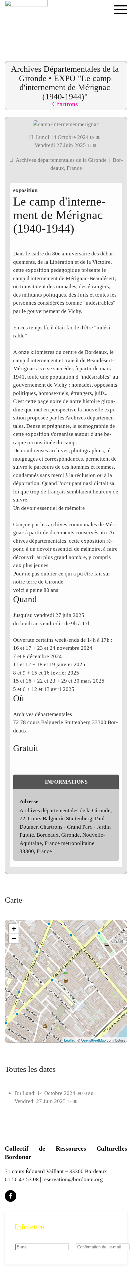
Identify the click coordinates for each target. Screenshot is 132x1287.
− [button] (14, 938)
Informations (66, 782)
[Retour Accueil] (26, 22)
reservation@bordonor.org (72, 1179)
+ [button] (14, 929)
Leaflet (69, 1040)
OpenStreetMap (93, 1040)
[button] (120, 22)
